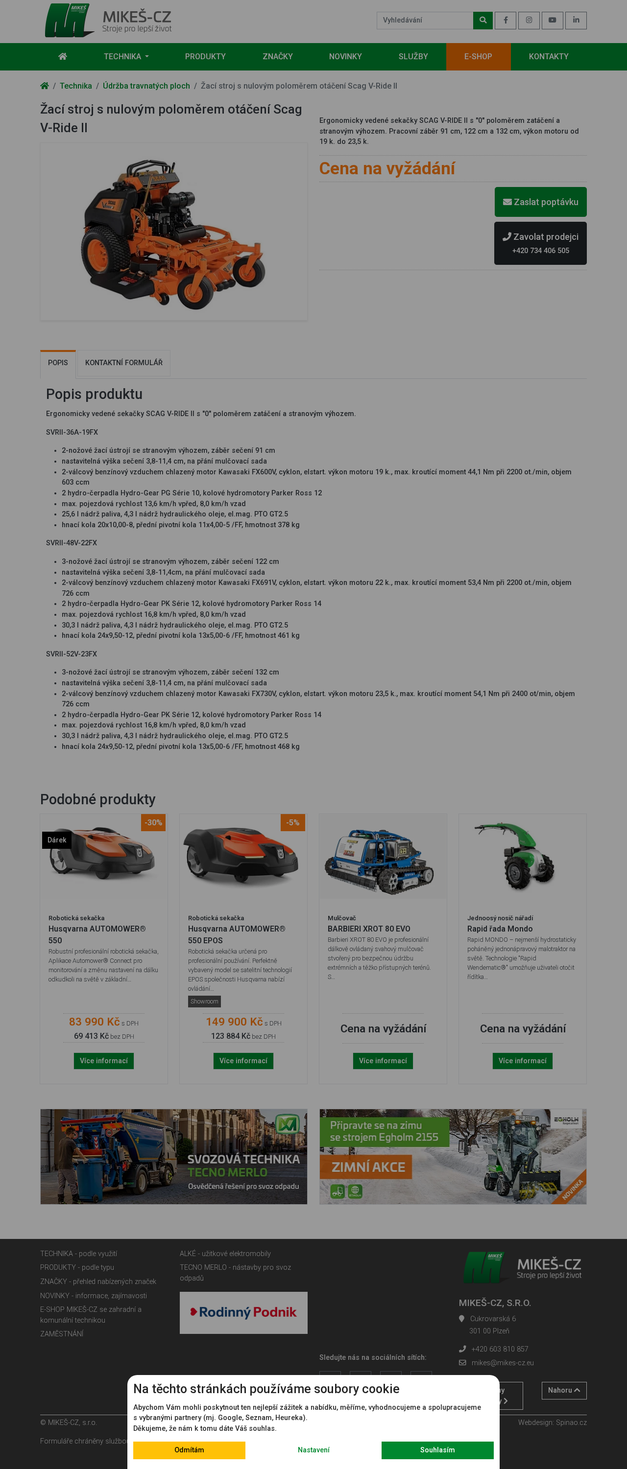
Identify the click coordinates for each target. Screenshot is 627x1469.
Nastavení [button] (314, 1450)
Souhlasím (437, 1450)
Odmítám (189, 1450)
